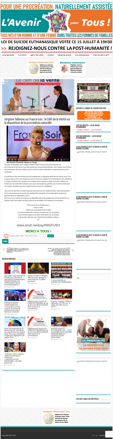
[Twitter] (94, 435)
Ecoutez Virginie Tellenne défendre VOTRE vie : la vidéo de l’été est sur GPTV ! (61, 304)
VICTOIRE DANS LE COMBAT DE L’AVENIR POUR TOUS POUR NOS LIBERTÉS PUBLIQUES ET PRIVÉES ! (18, 250)
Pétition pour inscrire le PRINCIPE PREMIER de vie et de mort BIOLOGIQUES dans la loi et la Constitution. (38, 304)
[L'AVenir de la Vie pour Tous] (56, 20)
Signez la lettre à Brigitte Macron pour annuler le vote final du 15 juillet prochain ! (38, 278)
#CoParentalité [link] (61, 184)
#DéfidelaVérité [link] (10, 167)
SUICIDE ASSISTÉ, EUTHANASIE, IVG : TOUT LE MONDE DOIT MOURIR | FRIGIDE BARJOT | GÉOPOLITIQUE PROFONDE (61, 332)
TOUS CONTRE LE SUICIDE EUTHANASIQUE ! (61, 281)
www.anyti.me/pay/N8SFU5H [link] (38, 225)
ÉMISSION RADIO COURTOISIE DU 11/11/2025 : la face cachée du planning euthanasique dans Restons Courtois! (12, 307)
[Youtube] (97, 435)
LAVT (14, 435)
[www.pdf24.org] (6, 235)
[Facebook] (92, 435)
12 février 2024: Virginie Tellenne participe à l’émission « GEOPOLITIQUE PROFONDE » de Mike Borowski (14, 358)
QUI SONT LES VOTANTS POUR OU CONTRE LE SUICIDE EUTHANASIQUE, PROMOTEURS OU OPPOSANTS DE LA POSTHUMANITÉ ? (14, 280)
